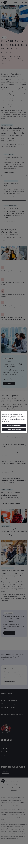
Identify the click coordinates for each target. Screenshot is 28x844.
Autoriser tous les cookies (14, 429)
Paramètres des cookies (14, 425)
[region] (14, 422)
